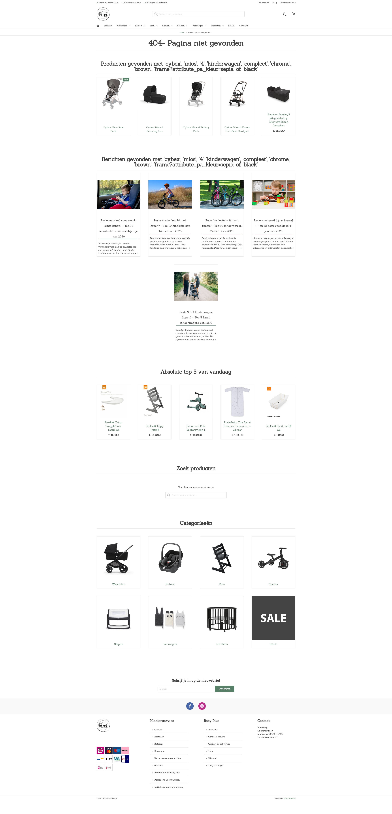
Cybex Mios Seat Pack (113, 106)
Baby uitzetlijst (215, 765)
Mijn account (263, 2)
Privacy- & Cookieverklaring (107, 798)
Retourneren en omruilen (167, 758)
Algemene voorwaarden (167, 779)
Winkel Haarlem (216, 736)
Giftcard (243, 25)
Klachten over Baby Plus (167, 772)
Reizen (139, 25)
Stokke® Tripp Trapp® (154, 412)
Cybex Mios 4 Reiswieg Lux (154, 106)
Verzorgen (198, 25)
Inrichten (216, 25)
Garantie (158, 765)
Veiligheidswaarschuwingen (168, 787)
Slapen (181, 25)
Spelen (166, 25)
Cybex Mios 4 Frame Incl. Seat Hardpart (237, 106)
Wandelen (122, 25)
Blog (275, 2)
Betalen (158, 743)
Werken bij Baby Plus (219, 743)
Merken (108, 25)
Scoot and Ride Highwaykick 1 (196, 412)
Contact (158, 729)
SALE (231, 25)
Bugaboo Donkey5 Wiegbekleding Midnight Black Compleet (278, 106)
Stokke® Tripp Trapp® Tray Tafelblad (113, 412)
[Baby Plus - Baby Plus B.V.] (103, 14)
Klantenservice (287, 2)
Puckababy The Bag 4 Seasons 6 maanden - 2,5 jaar (237, 412)
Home (182, 32)
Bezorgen (159, 751)
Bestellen (159, 736)
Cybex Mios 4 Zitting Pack (196, 106)
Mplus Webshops (289, 798)
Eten (152, 25)
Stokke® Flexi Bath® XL (278, 412)
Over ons (213, 729)
